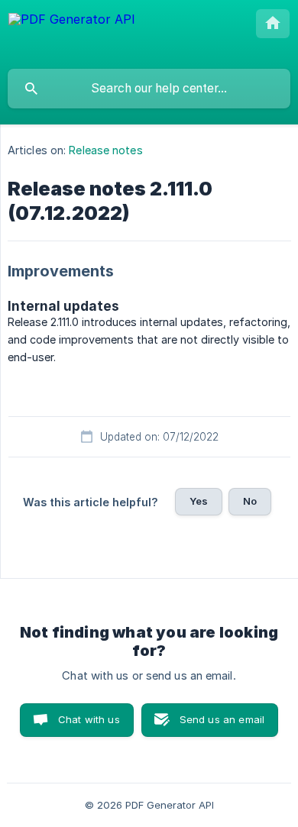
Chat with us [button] (89, 719)
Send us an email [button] (222, 719)
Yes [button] (198, 501)
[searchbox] (149, 88)
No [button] (250, 501)
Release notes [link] (105, 150)
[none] (71, 34)
